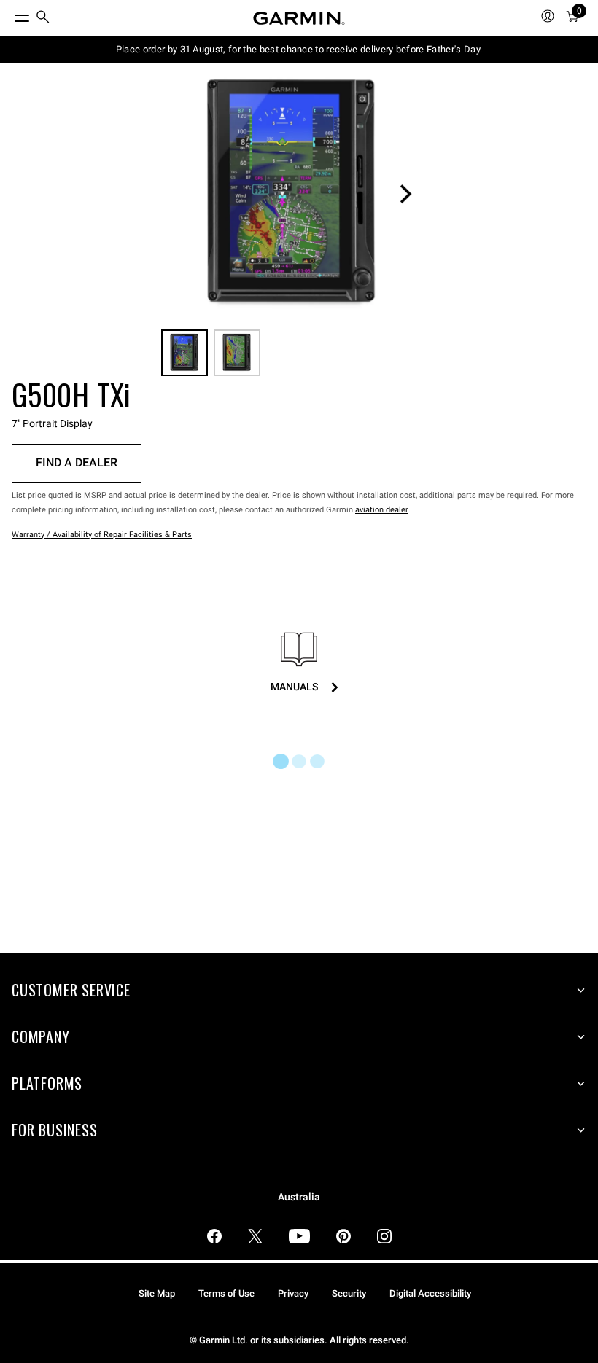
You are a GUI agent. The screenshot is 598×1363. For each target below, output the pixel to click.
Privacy (293, 1293)
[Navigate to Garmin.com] (299, 18)
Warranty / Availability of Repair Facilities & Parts (102, 534)
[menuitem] (43, 18)
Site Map (157, 1293)
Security (349, 1293)
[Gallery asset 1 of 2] (293, 194)
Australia (299, 1197)
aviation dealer (381, 510)
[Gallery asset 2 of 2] (237, 352)
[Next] (405, 194)
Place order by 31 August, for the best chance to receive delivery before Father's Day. (299, 49)
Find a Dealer (76, 462)
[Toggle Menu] (9, 14)
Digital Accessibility (430, 1293)
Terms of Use (226, 1293)
